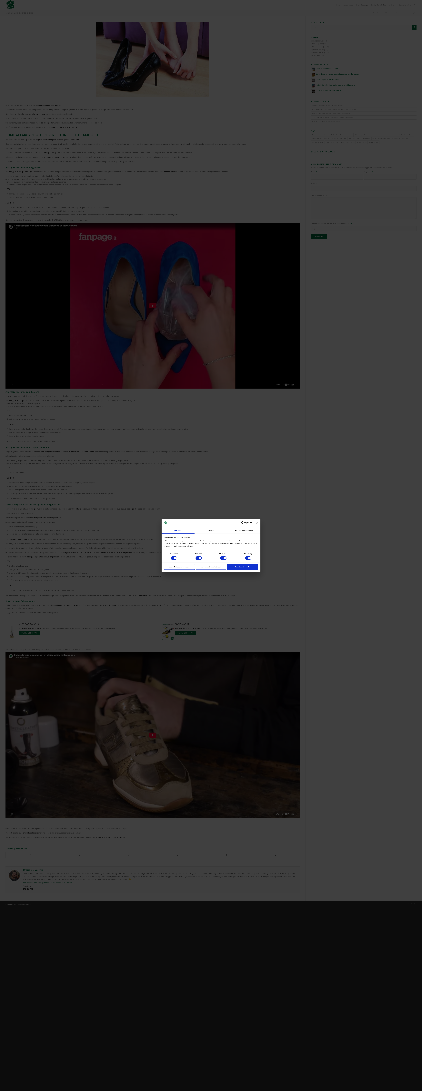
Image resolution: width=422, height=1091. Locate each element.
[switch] (199, 558)
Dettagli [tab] (211, 530)
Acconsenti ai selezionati (211, 567)
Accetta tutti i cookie (242, 567)
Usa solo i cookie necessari (179, 567)
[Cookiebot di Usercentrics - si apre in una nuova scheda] (242, 523)
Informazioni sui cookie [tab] (244, 530)
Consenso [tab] (178, 530)
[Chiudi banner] (257, 523)
